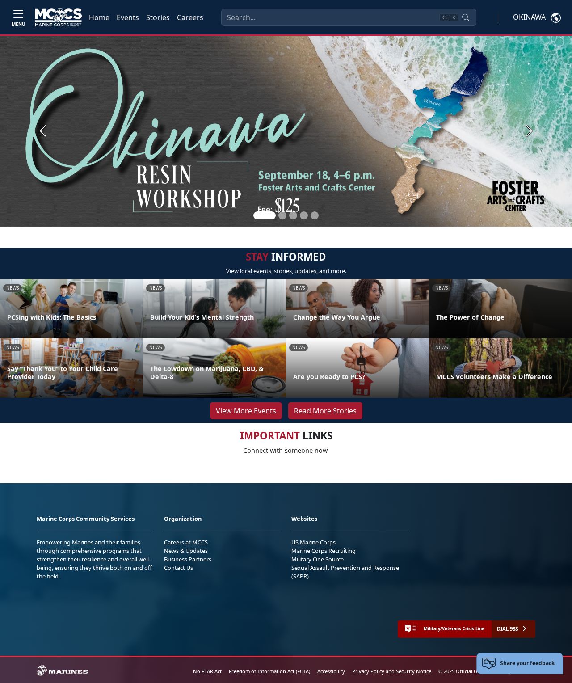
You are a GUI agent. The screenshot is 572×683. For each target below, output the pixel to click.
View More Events (246, 411)
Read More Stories (325, 411)
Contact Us (178, 568)
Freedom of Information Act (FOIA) (269, 671)
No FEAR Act (207, 671)
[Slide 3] (293, 215)
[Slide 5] (315, 215)
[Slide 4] (304, 215)
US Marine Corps (313, 542)
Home (99, 17)
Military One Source (317, 559)
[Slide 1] (264, 215)
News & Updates (186, 551)
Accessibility (331, 671)
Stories (158, 17)
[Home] (58, 17)
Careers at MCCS (186, 542)
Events (128, 17)
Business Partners (187, 559)
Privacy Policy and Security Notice (391, 671)
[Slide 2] (282, 215)
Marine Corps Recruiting (323, 551)
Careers (190, 17)
